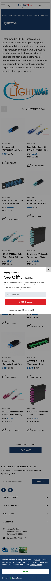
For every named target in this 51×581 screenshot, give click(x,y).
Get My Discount (25, 302)
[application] (25, 568)
